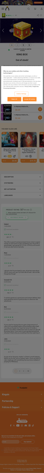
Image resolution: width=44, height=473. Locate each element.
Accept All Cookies (29, 99)
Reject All (14, 99)
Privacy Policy (28, 86)
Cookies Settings (21, 93)
